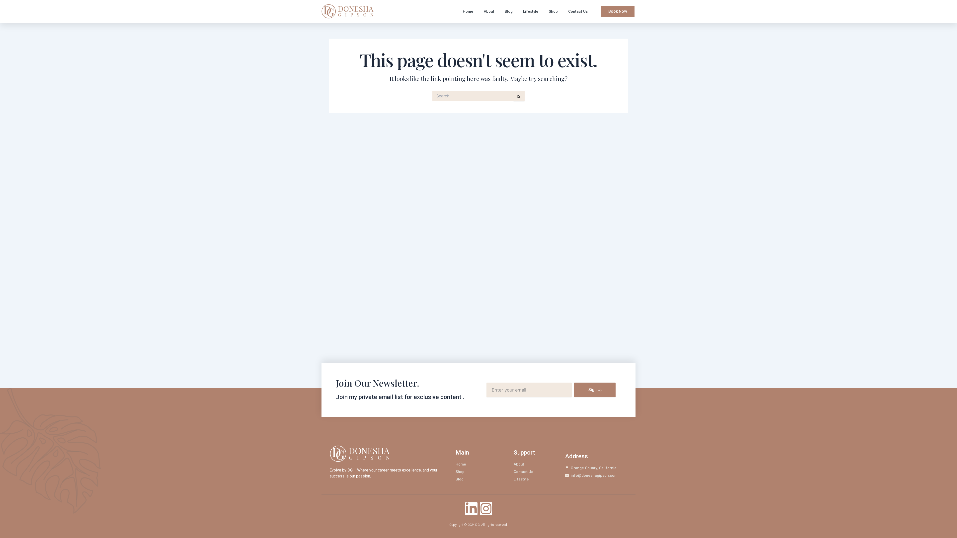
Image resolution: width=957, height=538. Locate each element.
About (489, 11)
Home (468, 11)
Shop (553, 11)
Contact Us (578, 11)
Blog (509, 11)
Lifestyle (530, 11)
